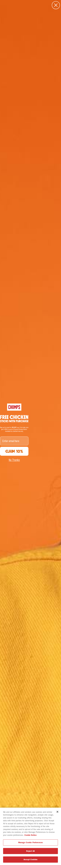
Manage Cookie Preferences (30, 842)
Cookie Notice (30, 835)
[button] (14, 460)
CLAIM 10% (14, 451)
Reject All (30, 851)
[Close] (57, 812)
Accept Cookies (30, 859)
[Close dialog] (56, 5)
